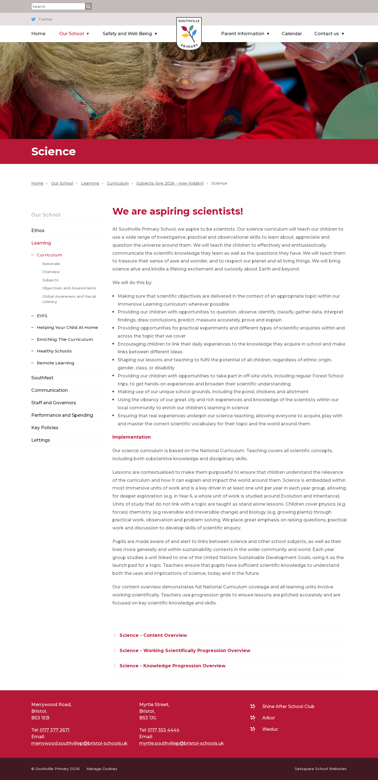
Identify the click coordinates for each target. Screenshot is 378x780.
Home (38, 33)
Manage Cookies (101, 768)
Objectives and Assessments (69, 288)
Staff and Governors (53, 402)
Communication (49, 390)
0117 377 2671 (54, 730)
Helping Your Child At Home (67, 327)
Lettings (40, 440)
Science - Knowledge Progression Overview (173, 665)
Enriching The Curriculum (65, 339)
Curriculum (118, 183)
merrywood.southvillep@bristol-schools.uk (79, 743)
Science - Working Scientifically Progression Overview (185, 650)
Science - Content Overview (153, 635)
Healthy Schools (54, 351)
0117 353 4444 (163, 730)
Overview (51, 271)
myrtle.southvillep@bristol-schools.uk (181, 743)
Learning (90, 183)
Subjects (50, 280)
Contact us (326, 33)
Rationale (51, 263)
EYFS (42, 315)
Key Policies (44, 427)
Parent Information (242, 33)
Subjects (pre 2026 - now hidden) (170, 183)
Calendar (292, 33)
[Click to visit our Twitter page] (187, 19)
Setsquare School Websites (321, 768)
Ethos (38, 230)
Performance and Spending (62, 415)
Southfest (42, 377)
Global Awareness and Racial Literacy (69, 299)
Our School (71, 33)
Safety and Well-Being (127, 33)
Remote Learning (55, 362)
